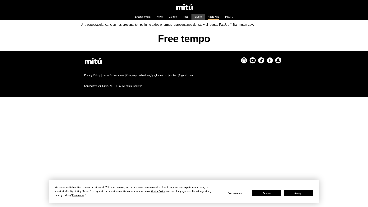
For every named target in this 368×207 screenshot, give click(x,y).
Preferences (235, 193)
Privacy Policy (92, 75)
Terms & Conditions (113, 75)
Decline (267, 193)
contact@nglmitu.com (181, 75)
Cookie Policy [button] (158, 191)
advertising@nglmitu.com (153, 75)
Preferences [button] (78, 195)
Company (131, 75)
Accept (298, 193)
